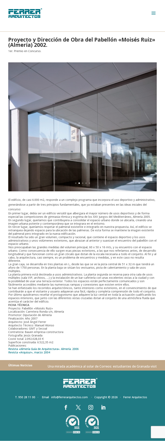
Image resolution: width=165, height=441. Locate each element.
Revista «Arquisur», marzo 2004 (29, 352)
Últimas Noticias (20, 365)
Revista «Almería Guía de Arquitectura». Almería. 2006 (43, 349)
